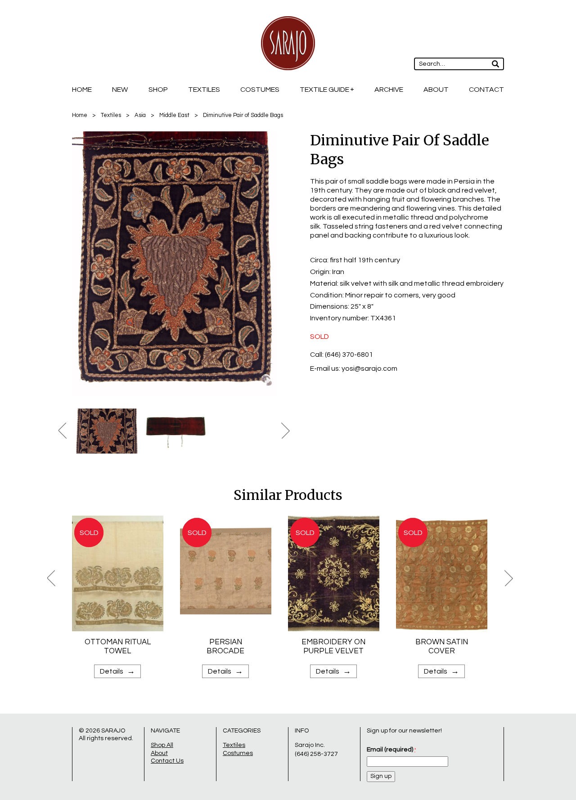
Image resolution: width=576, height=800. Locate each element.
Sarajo (113, 731)
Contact (486, 89)
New (120, 89)
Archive (388, 89)
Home (82, 89)
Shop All (162, 745)
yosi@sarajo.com (369, 368)
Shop (158, 89)
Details (117, 671)
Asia (140, 115)
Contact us (167, 761)
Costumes (259, 89)
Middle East (174, 115)
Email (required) (391, 749)
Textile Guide (324, 89)
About (436, 89)
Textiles (204, 89)
